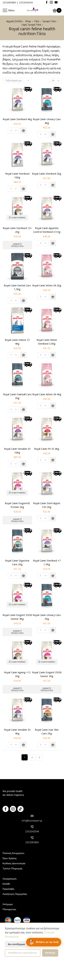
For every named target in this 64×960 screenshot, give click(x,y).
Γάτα (36, 21)
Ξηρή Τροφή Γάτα (31, 24)
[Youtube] (56, 2)
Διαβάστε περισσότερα (17, 245)
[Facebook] (46, 2)
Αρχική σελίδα (14, 21)
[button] (23, 130)
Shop (28, 21)
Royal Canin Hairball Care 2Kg (17, 396)
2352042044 (26, 2)
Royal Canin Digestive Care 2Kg (17, 562)
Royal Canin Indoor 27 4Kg (17, 341)
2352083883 (9, 2)
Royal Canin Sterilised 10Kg (17, 175)
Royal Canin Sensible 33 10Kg (17, 450)
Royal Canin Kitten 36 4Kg (46, 394)
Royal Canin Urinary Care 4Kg (47, 121)
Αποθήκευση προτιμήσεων (22, 952)
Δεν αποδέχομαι (16, 944)
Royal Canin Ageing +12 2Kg (17, 674)
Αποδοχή (50, 952)
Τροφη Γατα (49, 21)
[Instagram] (51, 2)
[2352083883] (32, 837)
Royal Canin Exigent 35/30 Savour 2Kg (46, 674)
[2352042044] (32, 826)
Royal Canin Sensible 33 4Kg (17, 731)
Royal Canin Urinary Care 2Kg (47, 616)
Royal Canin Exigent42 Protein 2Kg (17, 505)
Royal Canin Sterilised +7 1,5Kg (47, 562)
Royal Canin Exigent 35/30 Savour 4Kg (17, 616)
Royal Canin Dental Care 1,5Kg (17, 287)
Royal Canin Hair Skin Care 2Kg (47, 731)
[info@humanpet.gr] (32, 816)
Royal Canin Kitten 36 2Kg (46, 285)
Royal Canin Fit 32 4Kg (46, 448)
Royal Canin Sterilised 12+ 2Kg (17, 229)
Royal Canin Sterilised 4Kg (17, 119)
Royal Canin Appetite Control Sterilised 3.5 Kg (46, 229)
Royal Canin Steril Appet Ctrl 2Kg (46, 505)
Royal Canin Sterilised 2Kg (46, 173)
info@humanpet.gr (32, 820)
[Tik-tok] (20, 809)
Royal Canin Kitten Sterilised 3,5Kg (47, 341)
